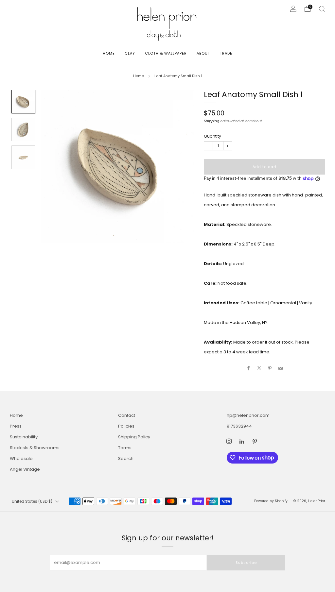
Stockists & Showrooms (35, 448)
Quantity (212, 136)
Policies (126, 426)
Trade (226, 53)
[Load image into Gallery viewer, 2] (23, 129)
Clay (130, 53)
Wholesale (21, 458)
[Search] (322, 9)
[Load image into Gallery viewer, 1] (23, 101)
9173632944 (239, 426)
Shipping (211, 121)
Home (109, 53)
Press (16, 426)
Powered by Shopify (271, 501)
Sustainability (24, 437)
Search (125, 458)
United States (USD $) (32, 501)
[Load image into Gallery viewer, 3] (23, 157)
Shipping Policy (134, 437)
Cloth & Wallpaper (166, 53)
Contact (126, 415)
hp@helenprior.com (248, 415)
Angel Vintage (25, 469)
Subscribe (246, 562)
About (203, 53)
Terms (125, 448)
